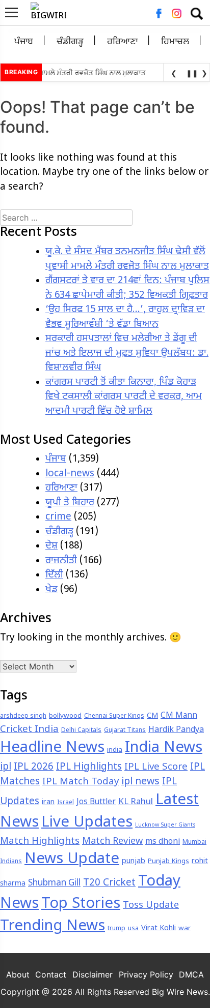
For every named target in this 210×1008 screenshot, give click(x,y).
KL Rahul (135, 802)
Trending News (52, 926)
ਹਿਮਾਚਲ (175, 42)
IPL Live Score (156, 767)
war (184, 928)
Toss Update (151, 905)
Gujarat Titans (125, 730)
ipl (5, 767)
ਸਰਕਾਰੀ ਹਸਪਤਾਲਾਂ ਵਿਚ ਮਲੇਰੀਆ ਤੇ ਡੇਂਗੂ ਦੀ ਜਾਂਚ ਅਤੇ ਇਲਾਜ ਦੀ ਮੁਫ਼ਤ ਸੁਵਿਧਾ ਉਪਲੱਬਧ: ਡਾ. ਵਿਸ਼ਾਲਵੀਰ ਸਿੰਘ (126, 353)
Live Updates (87, 823)
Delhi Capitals (81, 730)
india (114, 750)
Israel (65, 803)
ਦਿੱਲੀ (54, 575)
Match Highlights (40, 841)
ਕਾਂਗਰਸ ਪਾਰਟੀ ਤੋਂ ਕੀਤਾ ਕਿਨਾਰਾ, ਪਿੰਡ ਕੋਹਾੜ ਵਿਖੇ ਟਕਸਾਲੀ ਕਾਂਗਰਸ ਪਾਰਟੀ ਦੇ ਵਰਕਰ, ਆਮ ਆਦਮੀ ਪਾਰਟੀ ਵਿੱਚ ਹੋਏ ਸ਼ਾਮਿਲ (123, 397)
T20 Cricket (109, 883)
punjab (133, 861)
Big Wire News (180, 992)
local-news (69, 474)
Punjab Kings (168, 861)
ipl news (140, 782)
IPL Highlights (89, 767)
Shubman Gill (54, 883)
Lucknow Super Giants (165, 825)
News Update (71, 859)
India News (163, 748)
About (18, 974)
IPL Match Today (80, 782)
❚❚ (190, 73)
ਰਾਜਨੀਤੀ (61, 561)
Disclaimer (92, 974)
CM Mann (179, 716)
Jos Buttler (96, 802)
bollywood (65, 716)
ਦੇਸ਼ (51, 546)
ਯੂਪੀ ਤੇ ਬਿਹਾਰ (69, 503)
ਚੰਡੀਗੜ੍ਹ (70, 42)
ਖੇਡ (51, 590)
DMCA (191, 974)
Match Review (112, 841)
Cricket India (29, 729)
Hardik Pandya (176, 730)
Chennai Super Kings (114, 716)
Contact (50, 974)
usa (133, 929)
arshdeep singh (23, 716)
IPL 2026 (34, 767)
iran (48, 802)
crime (58, 517)
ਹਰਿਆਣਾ (122, 42)
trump (116, 929)
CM (152, 716)
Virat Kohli (158, 928)
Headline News (52, 748)
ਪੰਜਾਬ (23, 42)
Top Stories (80, 904)
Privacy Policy (146, 974)
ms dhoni (162, 842)
